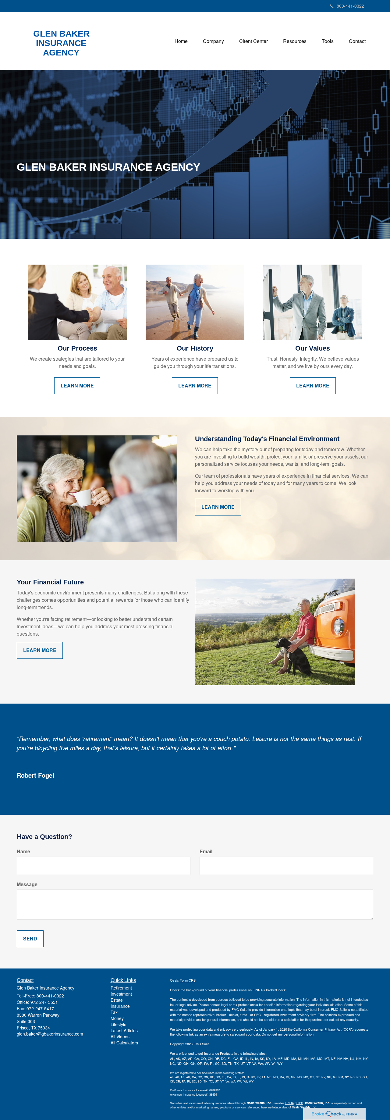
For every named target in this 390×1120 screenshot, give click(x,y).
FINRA (289, 1103)
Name (23, 851)
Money (117, 1018)
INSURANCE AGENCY (61, 48)
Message (27, 884)
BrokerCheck (276, 989)
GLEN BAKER (61, 33)
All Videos (120, 1036)
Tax (114, 1012)
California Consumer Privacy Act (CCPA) (323, 1029)
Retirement (121, 988)
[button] (213, 41)
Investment (121, 994)
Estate (117, 1000)
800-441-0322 (350, 6)
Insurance (120, 1006)
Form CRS (188, 980)
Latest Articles (124, 1030)
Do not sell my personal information (288, 1034)
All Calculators (124, 1043)
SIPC (299, 1103)
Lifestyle (118, 1024)
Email (206, 851)
